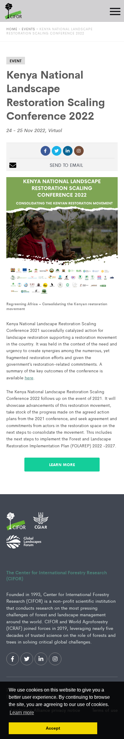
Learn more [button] (22, 712)
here (29, 377)
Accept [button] (53, 728)
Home (11, 28)
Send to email (66, 165)
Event (16, 60)
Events (29, 28)
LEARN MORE (62, 464)
